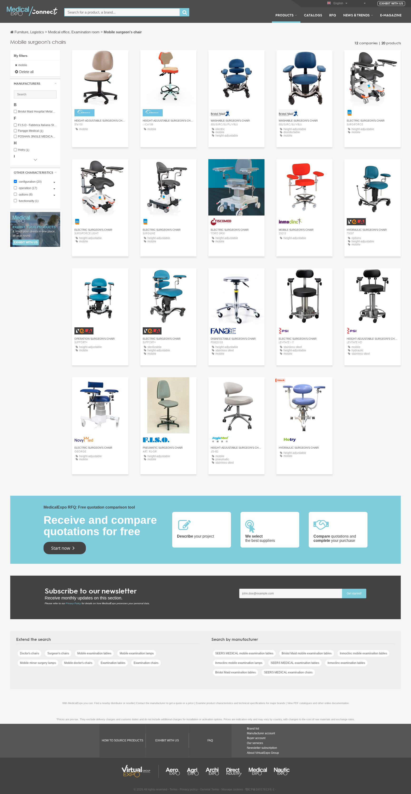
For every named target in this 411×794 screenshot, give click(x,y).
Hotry (23, 150)
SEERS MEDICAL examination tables (295, 663)
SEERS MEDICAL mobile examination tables (244, 653)
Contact (100, 385)
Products (284, 15)
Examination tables (113, 663)
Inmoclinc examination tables (346, 663)
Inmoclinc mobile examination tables (363, 653)
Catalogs (313, 15)
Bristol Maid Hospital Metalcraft (37, 111)
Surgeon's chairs (58, 653)
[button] (35, 83)
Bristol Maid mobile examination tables (307, 653)
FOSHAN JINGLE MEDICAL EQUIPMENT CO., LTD (37, 136)
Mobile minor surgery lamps (38, 663)
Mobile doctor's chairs (78, 663)
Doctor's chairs (29, 653)
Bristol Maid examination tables (235, 672)
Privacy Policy (73, 603)
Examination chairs (146, 663)
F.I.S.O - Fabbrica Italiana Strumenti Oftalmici (37, 125)
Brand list (253, 728)
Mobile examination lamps (137, 653)
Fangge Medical (30, 131)
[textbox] (122, 12)
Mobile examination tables (94, 653)
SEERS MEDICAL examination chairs (288, 672)
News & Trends (356, 15)
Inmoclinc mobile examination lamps (238, 663)
